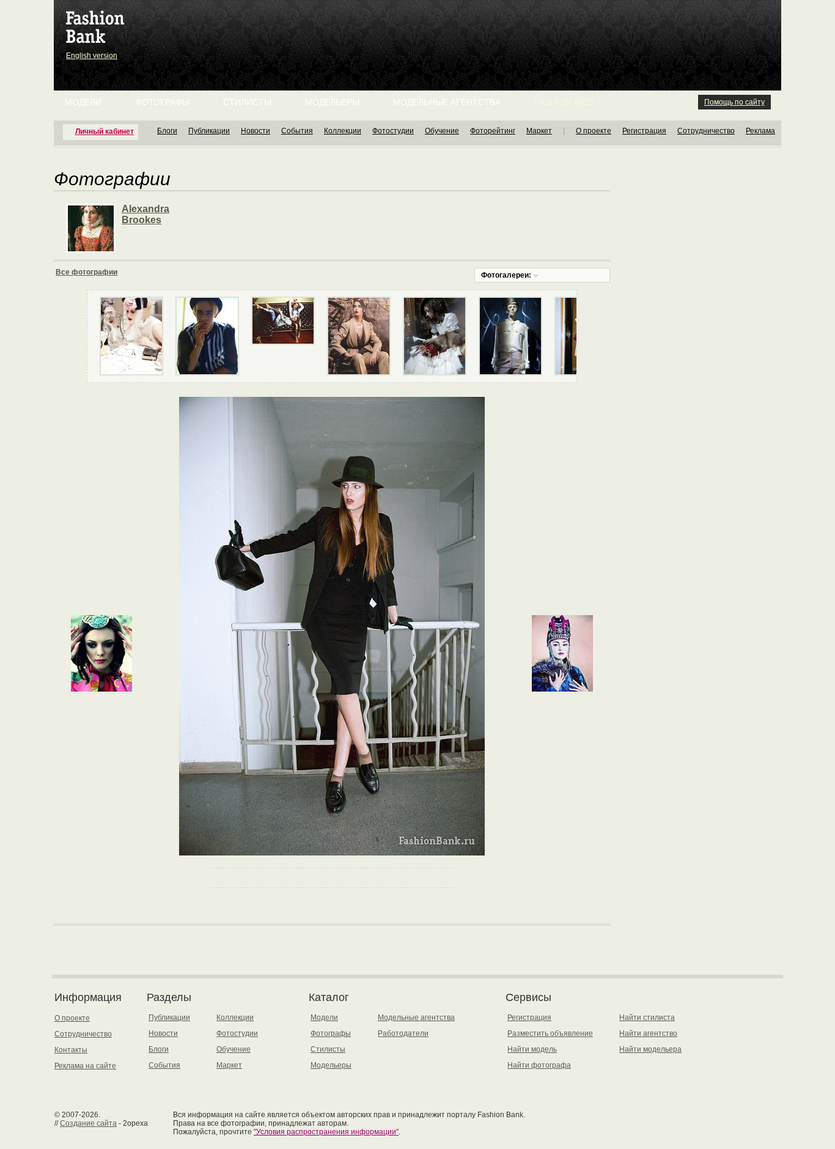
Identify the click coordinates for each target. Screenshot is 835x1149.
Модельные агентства (447, 102)
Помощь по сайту (734, 102)
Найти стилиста (647, 1017)
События (297, 131)
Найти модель (532, 1049)
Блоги (167, 131)
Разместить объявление (550, 1033)
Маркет (539, 131)
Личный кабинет (104, 131)
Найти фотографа (539, 1065)
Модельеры (332, 102)
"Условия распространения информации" (326, 1132)
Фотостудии (393, 131)
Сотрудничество (706, 131)
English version (91, 55)
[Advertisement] (419, 30)
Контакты (70, 1050)
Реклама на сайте (85, 1066)
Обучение (442, 131)
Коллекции (342, 131)
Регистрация (644, 131)
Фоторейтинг (492, 131)
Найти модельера (650, 1049)
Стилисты (247, 102)
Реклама (760, 131)
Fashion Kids (564, 102)
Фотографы (162, 102)
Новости (255, 131)
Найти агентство (648, 1033)
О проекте (593, 131)
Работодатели (403, 1033)
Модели (83, 102)
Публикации (209, 131)
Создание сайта (88, 1123)
